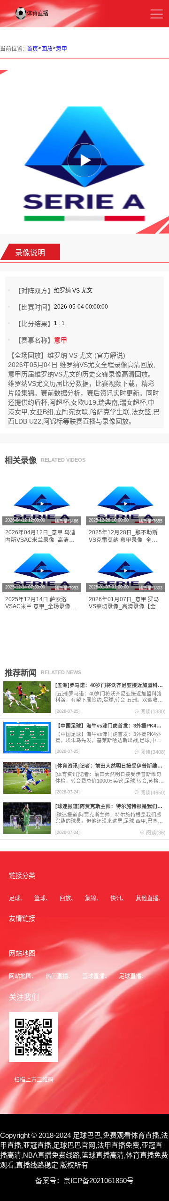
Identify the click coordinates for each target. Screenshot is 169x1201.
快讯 (116, 898)
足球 (14, 898)
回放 (47, 49)
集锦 (90, 898)
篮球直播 (93, 976)
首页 (32, 49)
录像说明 (30, 253)
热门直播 (57, 976)
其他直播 (147, 898)
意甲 (61, 49)
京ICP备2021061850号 (98, 1180)
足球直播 (130, 976)
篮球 (40, 898)
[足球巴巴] (37, 20)
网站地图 (20, 976)
